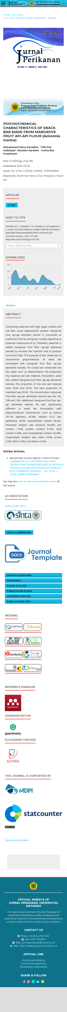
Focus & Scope (16, 585)
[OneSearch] (32, 667)
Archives (17, 14)
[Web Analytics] (33, 813)
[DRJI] (14, 640)
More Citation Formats (20, 245)
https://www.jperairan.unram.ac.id (38, 945)
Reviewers (14, 580)
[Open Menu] (3, 3)
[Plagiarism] (13, 755)
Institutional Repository (33, 963)
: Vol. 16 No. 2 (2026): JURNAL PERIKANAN (34, 472)
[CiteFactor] (14, 626)
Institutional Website (33, 960)
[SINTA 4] (23, 515)
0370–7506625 (38, 939)
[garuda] (14, 654)
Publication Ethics (19, 591)
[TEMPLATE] (33, 553)
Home (6, 14)
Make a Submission (19, 532)
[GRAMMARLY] (13, 729)
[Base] (32, 626)
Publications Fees (19, 601)
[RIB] (32, 640)
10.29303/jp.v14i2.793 (21, 161)
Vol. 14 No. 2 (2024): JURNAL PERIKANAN (24, 18)
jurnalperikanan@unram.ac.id (38, 942)
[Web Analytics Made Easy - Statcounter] (10, 826)
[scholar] (32, 654)
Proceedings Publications (33, 966)
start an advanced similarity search (37, 481)
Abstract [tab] (10, 305)
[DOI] (14, 667)
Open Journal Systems (17, 840)
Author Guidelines (19, 575)
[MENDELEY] (13, 702)
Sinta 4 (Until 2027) (15, 505)
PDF (13, 205)
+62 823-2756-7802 (39, 936)
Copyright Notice (18, 596)
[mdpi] (19, 788)
